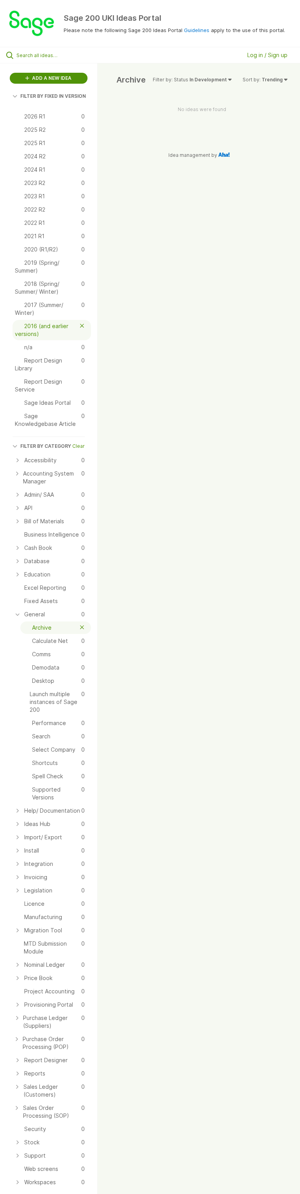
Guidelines (196, 30)
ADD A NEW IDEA (51, 78)
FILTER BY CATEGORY (45, 446)
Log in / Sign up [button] (267, 55)
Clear (78, 446)
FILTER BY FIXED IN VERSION (53, 96)
